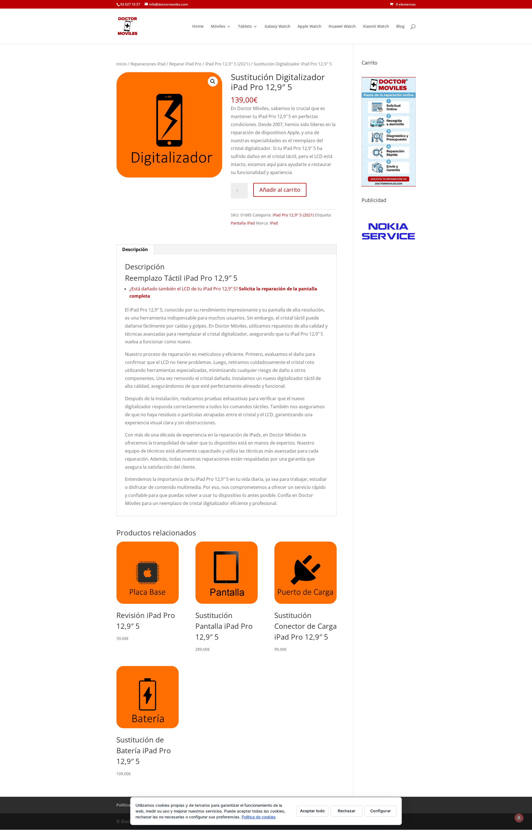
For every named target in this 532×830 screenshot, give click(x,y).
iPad (274, 223)
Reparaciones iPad (148, 64)
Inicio (121, 64)
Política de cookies (259, 816)
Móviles (218, 26)
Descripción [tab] (135, 249)
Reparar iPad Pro (185, 64)
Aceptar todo (312, 810)
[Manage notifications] (519, 817)
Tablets (245, 26)
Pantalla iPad (243, 223)
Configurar (380, 810)
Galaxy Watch (277, 26)
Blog (400, 26)
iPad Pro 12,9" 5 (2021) (227, 64)
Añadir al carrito (279, 189)
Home (198, 26)
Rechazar (346, 810)
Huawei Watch (342, 26)
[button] (213, 81)
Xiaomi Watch (376, 26)
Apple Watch (309, 26)
